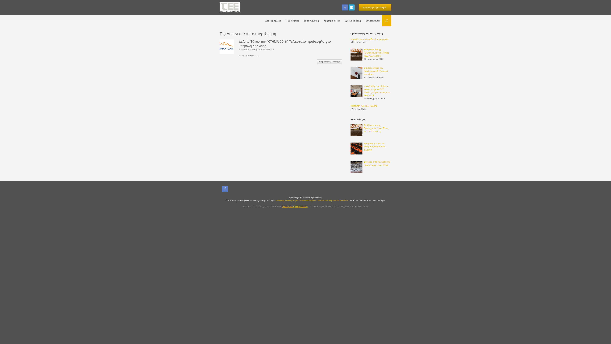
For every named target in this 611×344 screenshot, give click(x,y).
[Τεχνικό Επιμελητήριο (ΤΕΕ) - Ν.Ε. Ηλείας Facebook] (345, 7)
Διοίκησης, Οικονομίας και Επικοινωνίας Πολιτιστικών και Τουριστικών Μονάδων (312, 200)
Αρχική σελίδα (273, 20)
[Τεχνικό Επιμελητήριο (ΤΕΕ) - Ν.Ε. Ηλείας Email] (352, 7)
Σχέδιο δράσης (353, 20)
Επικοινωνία (373, 20)
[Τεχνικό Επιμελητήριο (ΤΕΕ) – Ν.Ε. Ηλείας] (230, 7)
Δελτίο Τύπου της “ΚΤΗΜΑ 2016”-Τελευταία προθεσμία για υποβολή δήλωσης (285, 43)
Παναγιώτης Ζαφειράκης (295, 206)
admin (271, 49)
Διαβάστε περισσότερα (329, 62)
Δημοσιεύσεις (311, 20)
